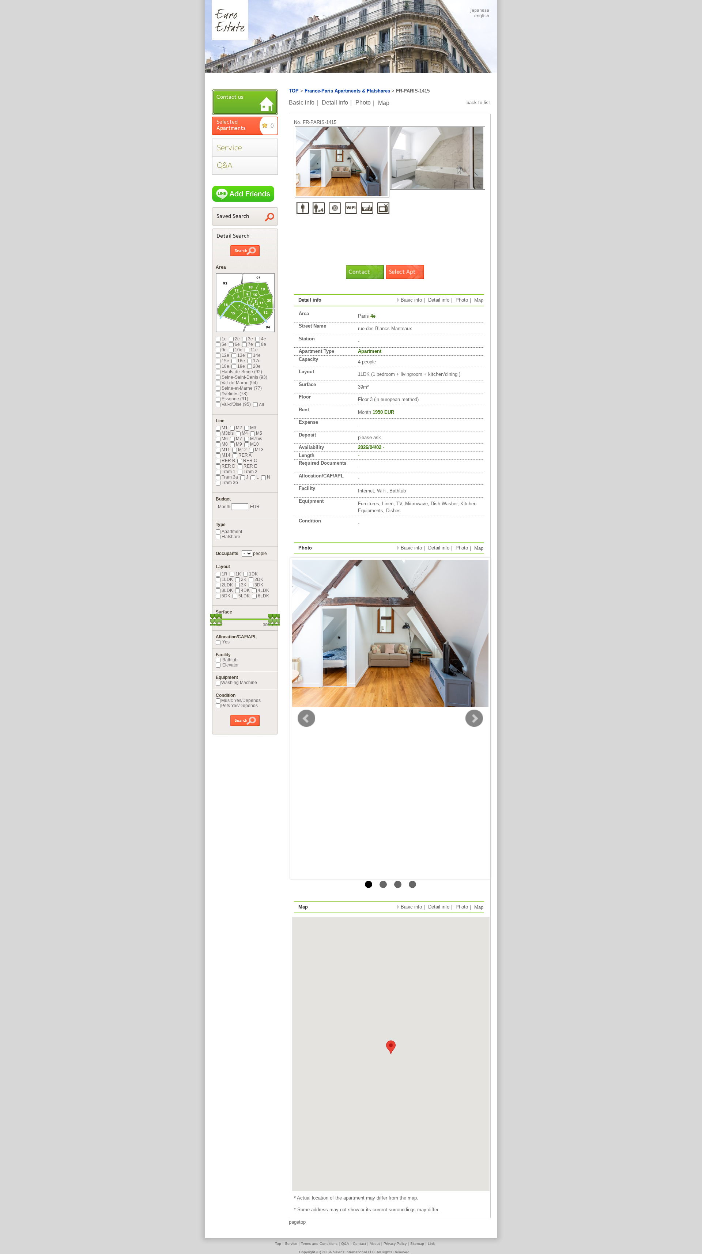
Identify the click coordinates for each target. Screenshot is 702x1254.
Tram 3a (230, 477)
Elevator (230, 665)
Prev (306, 718)
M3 (253, 427)
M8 (225, 444)
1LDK (227, 579)
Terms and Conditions (319, 1244)
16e (241, 360)
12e (225, 355)
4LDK (263, 590)
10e (238, 349)
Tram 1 (228, 471)
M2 (239, 427)
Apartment (232, 531)
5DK (226, 595)
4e (263, 338)
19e (241, 366)
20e (257, 366)
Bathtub (229, 659)
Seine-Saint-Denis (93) (244, 377)
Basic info (301, 102)
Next (474, 718)
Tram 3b (230, 482)
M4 (245, 433)
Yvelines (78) (235, 393)
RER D (228, 466)
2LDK (227, 585)
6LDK (263, 595)
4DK (245, 590)
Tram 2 (250, 471)
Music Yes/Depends (241, 700)
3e (250, 338)
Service (291, 1244)
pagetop (297, 1222)
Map (383, 102)
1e (224, 338)
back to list (478, 102)
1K (238, 574)
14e (257, 355)
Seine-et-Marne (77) (242, 388)
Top (278, 1244)
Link (431, 1244)
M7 (239, 438)
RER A (245, 455)
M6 (225, 438)
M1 (225, 427)
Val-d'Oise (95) (236, 404)
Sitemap (417, 1244)
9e (224, 349)
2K (243, 579)
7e (250, 344)
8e (263, 344)
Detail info (335, 102)
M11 (226, 449)
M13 (259, 449)
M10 (254, 444)
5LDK (244, 595)
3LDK (227, 590)
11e (254, 349)
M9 (239, 444)
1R (224, 574)
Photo (363, 102)
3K (243, 585)
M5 (259, 433)
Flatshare (231, 536)
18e (225, 366)
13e (241, 355)
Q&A (345, 1244)
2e (237, 338)
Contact (359, 1244)
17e (257, 360)
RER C (250, 460)
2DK (258, 579)
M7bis (256, 438)
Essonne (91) (235, 398)
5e (224, 344)
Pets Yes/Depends (239, 705)
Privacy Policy (395, 1244)
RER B (228, 460)
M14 (226, 455)
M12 (242, 449)
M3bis (228, 433)
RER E (250, 466)
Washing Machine (239, 682)
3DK (258, 585)
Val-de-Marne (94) (240, 382)
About (375, 1244)
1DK (253, 574)
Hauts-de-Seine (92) (242, 371)
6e (237, 344)
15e (225, 360)
